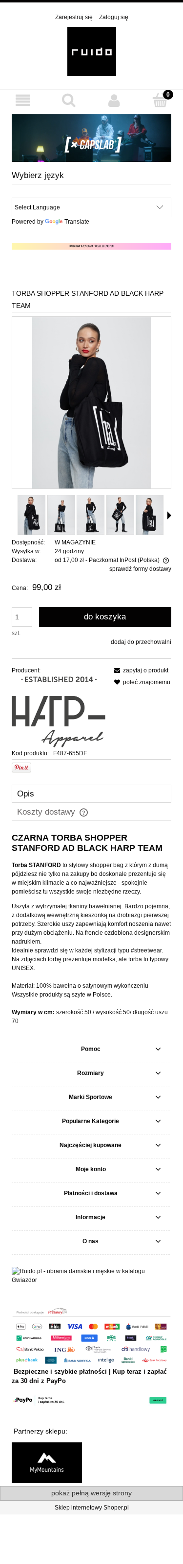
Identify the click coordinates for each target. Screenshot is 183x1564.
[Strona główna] (91, 50)
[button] (23, 100)
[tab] (91, 794)
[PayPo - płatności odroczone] (91, 1399)
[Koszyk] (160, 100)
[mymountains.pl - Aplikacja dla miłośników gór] (47, 1462)
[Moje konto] (115, 100)
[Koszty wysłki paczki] (91, 246)
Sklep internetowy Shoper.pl (92, 1507)
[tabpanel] (91, 929)
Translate (76, 221)
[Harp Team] (58, 711)
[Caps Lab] (91, 137)
